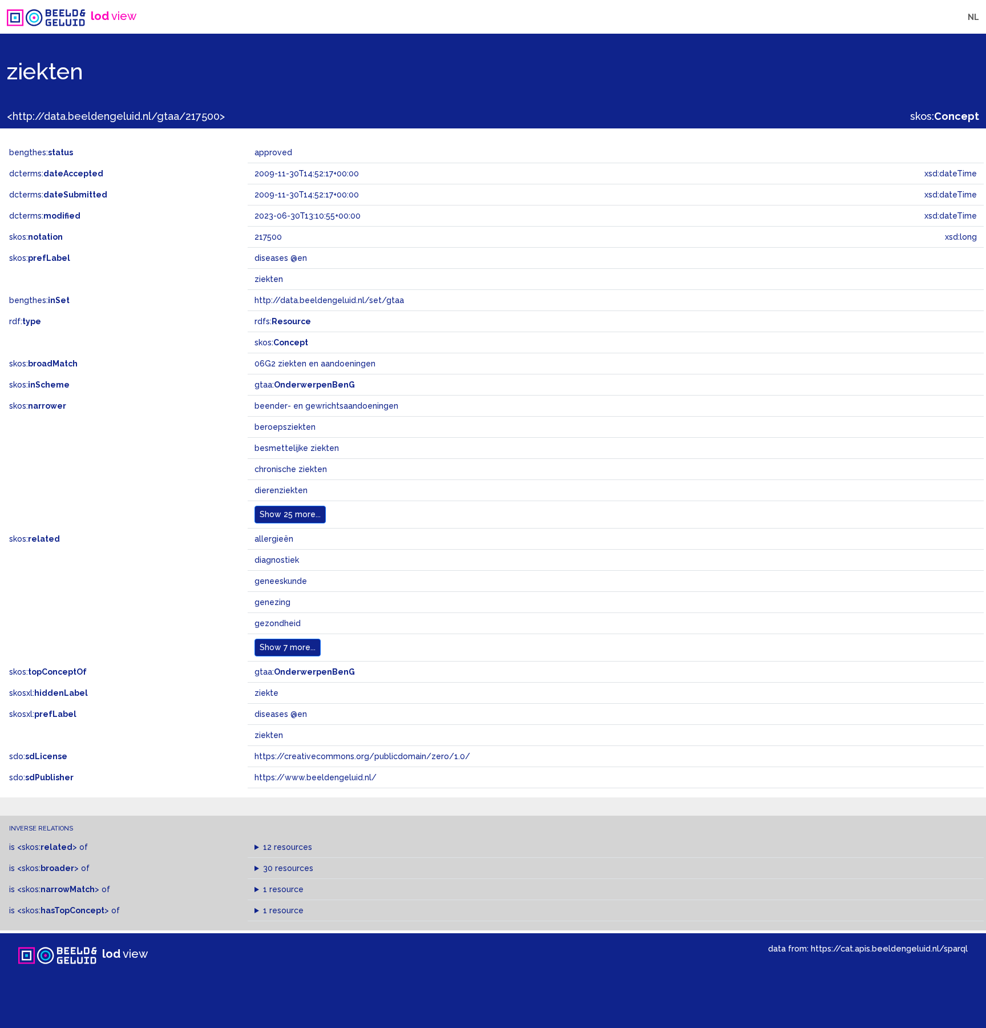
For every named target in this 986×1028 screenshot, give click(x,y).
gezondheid (277, 623)
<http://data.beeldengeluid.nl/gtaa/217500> (116, 116)
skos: (944, 116)
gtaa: (304, 384)
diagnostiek (276, 560)
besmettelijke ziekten (296, 448)
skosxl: (48, 693)
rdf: (25, 321)
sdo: (38, 756)
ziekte (266, 693)
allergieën (273, 538)
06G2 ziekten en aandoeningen (314, 363)
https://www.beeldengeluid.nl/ (315, 777)
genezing (272, 602)
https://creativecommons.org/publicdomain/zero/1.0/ (362, 756)
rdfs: (282, 321)
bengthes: (41, 152)
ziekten (268, 735)
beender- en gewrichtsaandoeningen (326, 405)
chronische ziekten (290, 469)
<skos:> (47, 847)
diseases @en (280, 714)
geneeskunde (280, 581)
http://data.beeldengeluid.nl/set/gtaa (329, 300)
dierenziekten (281, 490)
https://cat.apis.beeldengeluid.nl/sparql (889, 948)
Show (290, 514)
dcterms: (56, 173)
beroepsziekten (285, 427)
